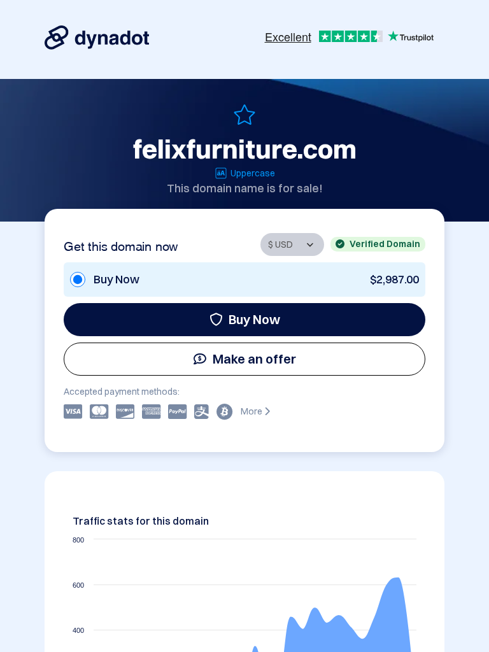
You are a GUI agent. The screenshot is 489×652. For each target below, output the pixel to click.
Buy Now (254, 319)
